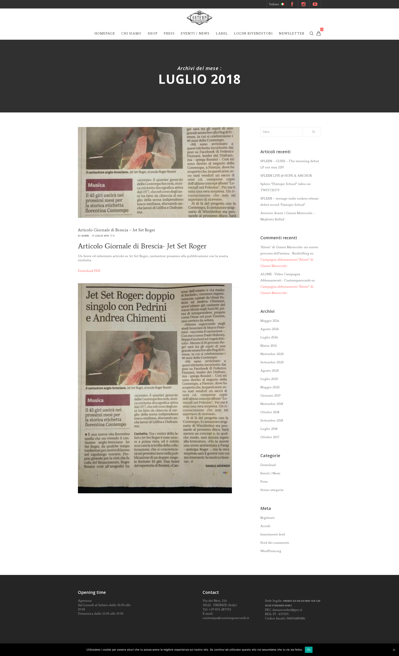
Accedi (265, 526)
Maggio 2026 (269, 321)
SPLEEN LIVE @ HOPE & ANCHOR (286, 176)
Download (268, 465)
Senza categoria (271, 490)
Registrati (267, 518)
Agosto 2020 (269, 370)
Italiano (274, 4)
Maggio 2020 (270, 387)
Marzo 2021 (268, 346)
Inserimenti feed (272, 534)
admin (85, 235)
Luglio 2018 (268, 429)
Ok (309, 649)
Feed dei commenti (274, 543)
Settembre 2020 (272, 362)
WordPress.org (270, 551)
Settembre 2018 (271, 420)
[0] (318, 33)
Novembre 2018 (271, 404)
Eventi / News (270, 473)
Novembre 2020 (272, 354)
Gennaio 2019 (270, 395)
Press (264, 481)
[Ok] (394, 650)
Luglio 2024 (269, 337)
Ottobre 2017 (269, 437)
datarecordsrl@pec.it (287, 610)
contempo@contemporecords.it (226, 618)
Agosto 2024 (269, 329)
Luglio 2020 (269, 379)
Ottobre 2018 (269, 412)
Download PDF (89, 271)
